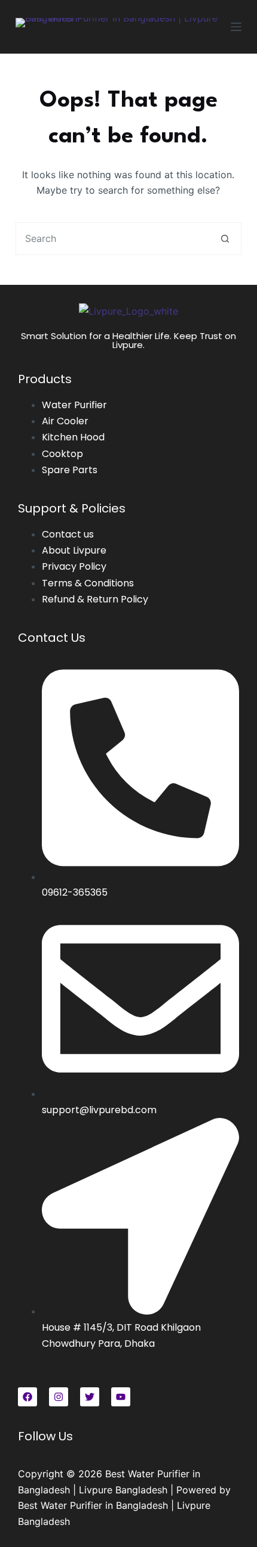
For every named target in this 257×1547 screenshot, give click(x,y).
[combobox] (112, 238)
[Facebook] (27, 1396)
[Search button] (225, 238)
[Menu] (236, 26)
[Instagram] (58, 1396)
